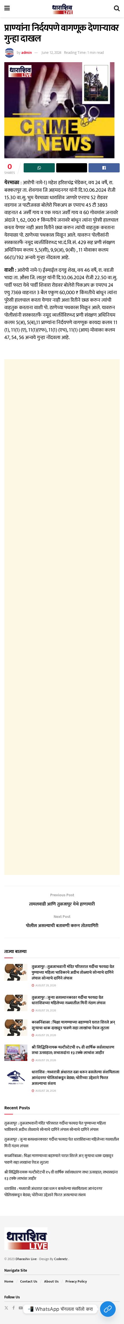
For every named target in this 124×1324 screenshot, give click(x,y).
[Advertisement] (62, 617)
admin (26, 53)
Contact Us (28, 1281)
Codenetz (61, 1259)
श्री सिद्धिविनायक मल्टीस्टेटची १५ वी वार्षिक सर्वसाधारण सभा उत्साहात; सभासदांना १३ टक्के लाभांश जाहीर (73, 1050)
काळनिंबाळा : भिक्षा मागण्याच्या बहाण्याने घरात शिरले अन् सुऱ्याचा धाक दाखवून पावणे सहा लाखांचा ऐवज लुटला (73, 1025)
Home (8, 1281)
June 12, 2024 (51, 53)
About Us (51, 1281)
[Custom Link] (108, 1309)
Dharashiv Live (26, 1259)
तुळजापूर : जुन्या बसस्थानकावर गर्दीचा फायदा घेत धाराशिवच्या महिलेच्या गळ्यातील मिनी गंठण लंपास (69, 1000)
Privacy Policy (76, 1281)
